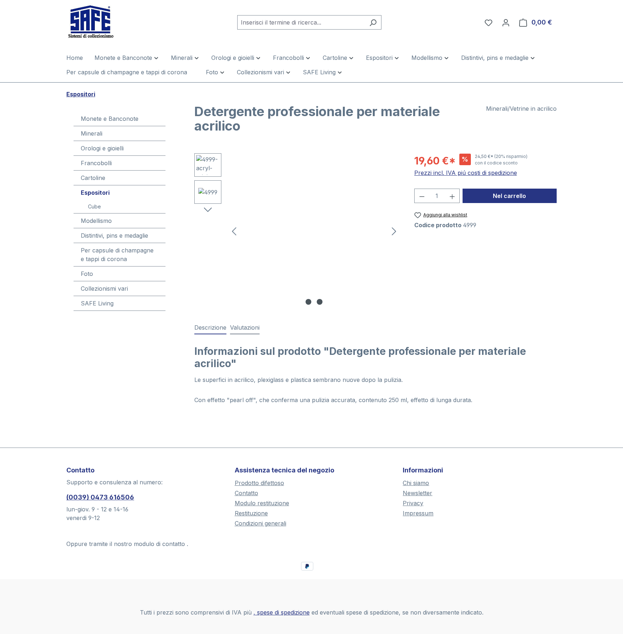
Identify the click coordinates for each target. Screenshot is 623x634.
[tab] (210, 327)
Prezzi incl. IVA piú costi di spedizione (465, 172)
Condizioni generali (260, 523)
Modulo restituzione (262, 503)
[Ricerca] (372, 22)
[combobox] (301, 22)
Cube (94, 206)
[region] (297, 230)
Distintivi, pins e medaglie (114, 235)
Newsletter (417, 493)
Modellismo (96, 220)
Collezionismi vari (104, 288)
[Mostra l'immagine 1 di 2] (309, 302)
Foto (87, 273)
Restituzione (251, 513)
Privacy (413, 503)
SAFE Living (97, 303)
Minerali (91, 133)
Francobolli (96, 163)
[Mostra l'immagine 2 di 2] (320, 302)
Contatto (246, 493)
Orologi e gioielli (102, 148)
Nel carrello (509, 195)
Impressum (418, 513)
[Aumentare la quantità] (452, 196)
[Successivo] (394, 231)
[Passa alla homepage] (102, 21)
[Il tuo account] (505, 22)
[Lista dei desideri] (488, 22)
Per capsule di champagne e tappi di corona (117, 255)
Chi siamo (416, 482)
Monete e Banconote (109, 118)
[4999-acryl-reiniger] (314, 230)
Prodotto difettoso (259, 482)
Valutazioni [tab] (245, 327)
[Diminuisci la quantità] (421, 196)
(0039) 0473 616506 (100, 497)
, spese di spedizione (281, 612)
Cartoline (93, 177)
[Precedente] (234, 231)
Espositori (95, 192)
